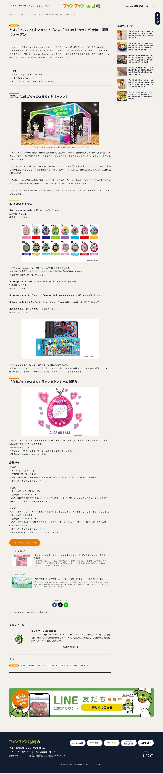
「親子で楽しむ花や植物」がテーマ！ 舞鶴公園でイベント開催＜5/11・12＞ (69, 579)
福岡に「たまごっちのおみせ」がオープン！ (31, 75)
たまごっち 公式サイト (24, 542)
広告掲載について (14, 755)
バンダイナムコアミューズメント (59, 665)
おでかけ (14, 25)
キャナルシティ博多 (27, 665)
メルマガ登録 (41, 752)
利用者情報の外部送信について (38, 757)
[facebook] (157, 15)
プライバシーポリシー (15, 757)
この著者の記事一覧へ (71, 647)
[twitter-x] (157, 18)
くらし (28, 748)
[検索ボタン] (147, 6)
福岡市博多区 (85, 665)
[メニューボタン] (152, 6)
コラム (42, 748)
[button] (54, 604)
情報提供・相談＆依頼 (35, 755)
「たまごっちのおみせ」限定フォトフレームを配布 (34, 81)
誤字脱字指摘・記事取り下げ (56, 755)
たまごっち (41, 665)
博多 (75, 665)
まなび (35, 748)
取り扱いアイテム (21, 78)
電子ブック (54, 752)
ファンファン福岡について (21, 752)
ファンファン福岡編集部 (43, 631)
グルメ (12, 748)
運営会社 (51, 757)
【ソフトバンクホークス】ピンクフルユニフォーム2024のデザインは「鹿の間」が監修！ (71, 556)
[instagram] (157, 21)
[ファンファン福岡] (81, 6)
